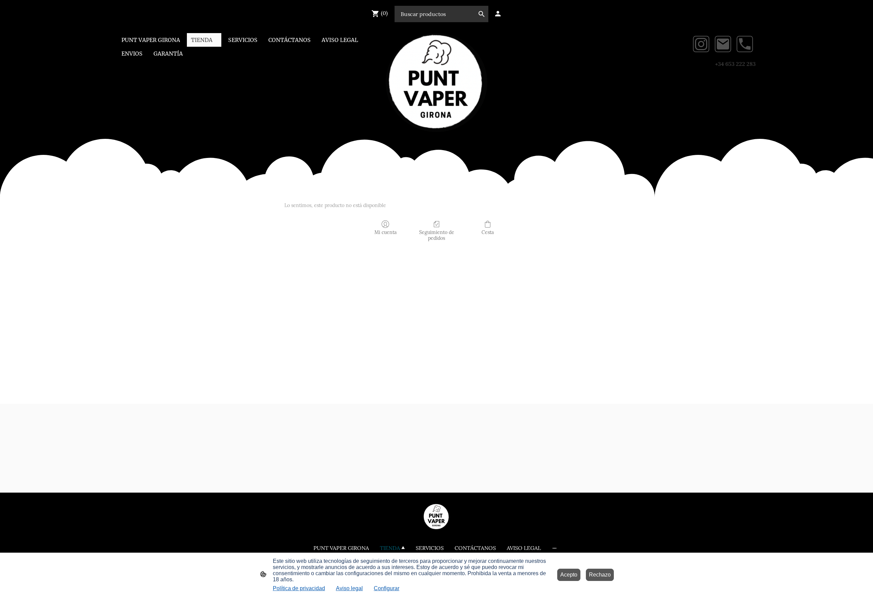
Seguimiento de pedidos (436, 235)
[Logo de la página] (437, 82)
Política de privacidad (299, 588)
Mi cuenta (385, 232)
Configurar (386, 588)
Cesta (488, 232)
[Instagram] (701, 44)
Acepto (568, 575)
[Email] (723, 44)
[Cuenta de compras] (498, 14)
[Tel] (745, 44)
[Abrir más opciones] (554, 547)
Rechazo (600, 575)
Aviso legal (349, 588)
